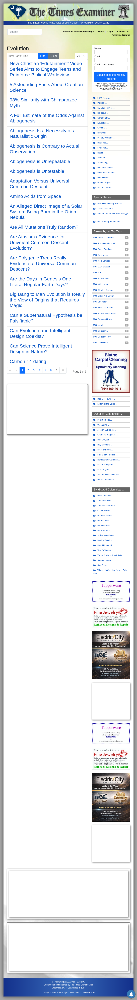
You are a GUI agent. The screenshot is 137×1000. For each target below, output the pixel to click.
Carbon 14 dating (28, 361)
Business (101, 143)
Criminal (101, 128)
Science (101, 157)
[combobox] (24, 32)
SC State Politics (104, 108)
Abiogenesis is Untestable (37, 171)
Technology (102, 162)
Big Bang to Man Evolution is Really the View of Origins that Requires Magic (47, 300)
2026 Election (104, 267)
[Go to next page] (57, 370)
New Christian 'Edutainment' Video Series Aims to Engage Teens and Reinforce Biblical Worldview (46, 69)
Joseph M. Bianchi (105, 430)
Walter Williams (104, 495)
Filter (43, 56)
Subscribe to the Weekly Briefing (111, 76)
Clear (53, 56)
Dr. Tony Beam (104, 450)
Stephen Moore (104, 560)
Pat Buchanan (103, 525)
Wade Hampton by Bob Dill (109, 203)
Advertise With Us (121, 35)
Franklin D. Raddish (106, 455)
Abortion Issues (104, 187)
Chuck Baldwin (104, 510)
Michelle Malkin (104, 515)
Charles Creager (105, 290)
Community (102, 118)
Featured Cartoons (105, 173)
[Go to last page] (62, 370)
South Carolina (105, 249)
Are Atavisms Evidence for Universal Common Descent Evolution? (39, 242)
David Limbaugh (104, 545)
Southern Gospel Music (108, 474)
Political (101, 103)
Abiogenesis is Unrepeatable (40, 161)
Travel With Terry (105, 208)
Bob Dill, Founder (105, 399)
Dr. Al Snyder (103, 469)
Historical (101, 133)
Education (102, 123)
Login (110, 31)
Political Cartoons (106, 237)
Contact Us (122, 31)
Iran (99, 272)
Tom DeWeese (104, 550)
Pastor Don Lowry (105, 479)
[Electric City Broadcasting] (111, 655)
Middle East (103, 278)
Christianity (103, 331)
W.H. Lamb (103, 284)
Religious (101, 113)
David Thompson (105, 464)
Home (101, 31)
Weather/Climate (105, 167)
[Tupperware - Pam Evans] (111, 591)
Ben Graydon (103, 440)
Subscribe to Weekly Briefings (78, 31)
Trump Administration (107, 243)
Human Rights (103, 183)
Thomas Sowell (104, 500)
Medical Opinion (104, 540)
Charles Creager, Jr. (106, 435)
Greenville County (106, 296)
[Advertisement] (47, 409)
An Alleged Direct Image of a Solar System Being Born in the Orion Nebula (46, 212)
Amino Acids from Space (35, 196)
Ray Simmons (103, 445)
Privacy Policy (115, 86)
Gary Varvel (103, 255)
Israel (100, 325)
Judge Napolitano (105, 535)
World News (102, 178)
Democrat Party (105, 319)
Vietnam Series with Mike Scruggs (112, 213)
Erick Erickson (103, 530)
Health (100, 153)
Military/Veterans (104, 138)
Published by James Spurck (110, 221)
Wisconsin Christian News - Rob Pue (110, 572)
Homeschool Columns (107, 460)
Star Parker (102, 565)
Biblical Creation (105, 307)
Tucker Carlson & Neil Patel (109, 555)
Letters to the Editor (106, 404)
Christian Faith (104, 337)
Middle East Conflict (107, 313)
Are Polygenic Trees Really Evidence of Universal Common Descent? (43, 263)
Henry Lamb (103, 520)
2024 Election (103, 98)
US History (103, 343)
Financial (101, 148)
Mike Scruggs (104, 261)
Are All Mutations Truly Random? (44, 227)
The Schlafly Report (106, 506)
